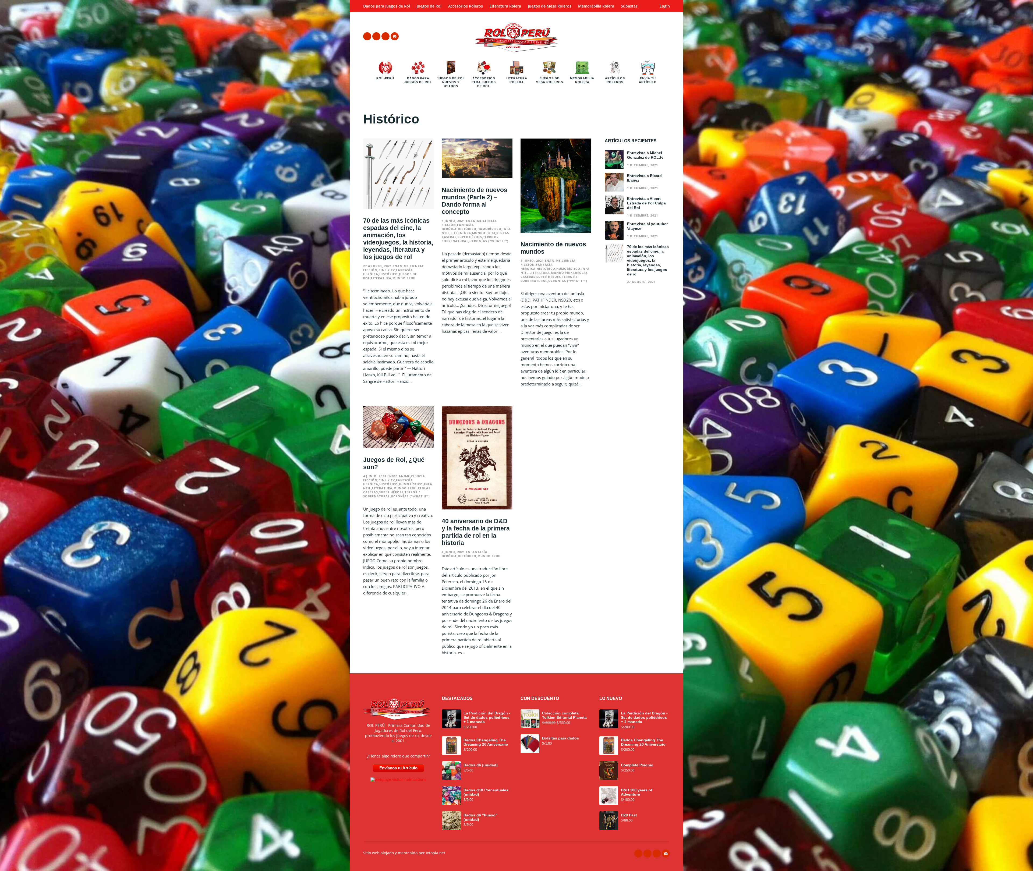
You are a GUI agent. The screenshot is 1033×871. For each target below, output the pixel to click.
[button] (651, 36)
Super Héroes (470, 237)
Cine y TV (386, 270)
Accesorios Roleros (465, 6)
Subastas (629, 6)
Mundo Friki (404, 278)
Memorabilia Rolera (596, 6)
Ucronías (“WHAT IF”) (488, 241)
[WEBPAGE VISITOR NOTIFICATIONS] (398, 779)
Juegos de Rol (429, 6)
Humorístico (489, 229)
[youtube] (385, 36)
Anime (403, 266)
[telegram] (376, 36)
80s (395, 476)
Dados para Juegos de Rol (386, 6)
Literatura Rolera (505, 6)
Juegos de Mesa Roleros (549, 6)
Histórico (388, 274)
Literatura (381, 278)
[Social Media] (395, 36)
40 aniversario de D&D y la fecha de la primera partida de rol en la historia (476, 532)
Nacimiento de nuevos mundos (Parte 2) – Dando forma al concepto (474, 200)
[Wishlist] (635, 36)
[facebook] (367, 36)
